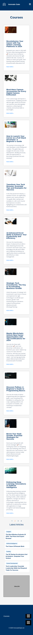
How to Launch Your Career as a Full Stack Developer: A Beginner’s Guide (16, 138)
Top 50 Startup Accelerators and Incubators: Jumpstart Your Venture (16, 556)
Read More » (10, 66)
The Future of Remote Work (15, 546)
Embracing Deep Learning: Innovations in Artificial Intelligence (16, 484)
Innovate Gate (14, 4)
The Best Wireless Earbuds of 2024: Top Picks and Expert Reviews (16, 536)
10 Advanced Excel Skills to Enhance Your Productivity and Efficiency (16, 235)
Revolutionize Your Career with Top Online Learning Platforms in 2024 (14, 43)
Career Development (12, 563)
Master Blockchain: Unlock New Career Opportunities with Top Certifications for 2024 (15, 336)
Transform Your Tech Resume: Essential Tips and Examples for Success (16, 187)
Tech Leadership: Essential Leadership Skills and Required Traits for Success (16, 568)
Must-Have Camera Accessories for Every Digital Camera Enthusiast (16, 92)
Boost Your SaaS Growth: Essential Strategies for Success (14, 436)
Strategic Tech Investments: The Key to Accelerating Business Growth (16, 285)
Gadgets (8, 531)
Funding (8, 551)
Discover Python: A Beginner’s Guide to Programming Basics (15, 389)
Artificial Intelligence (11, 543)
